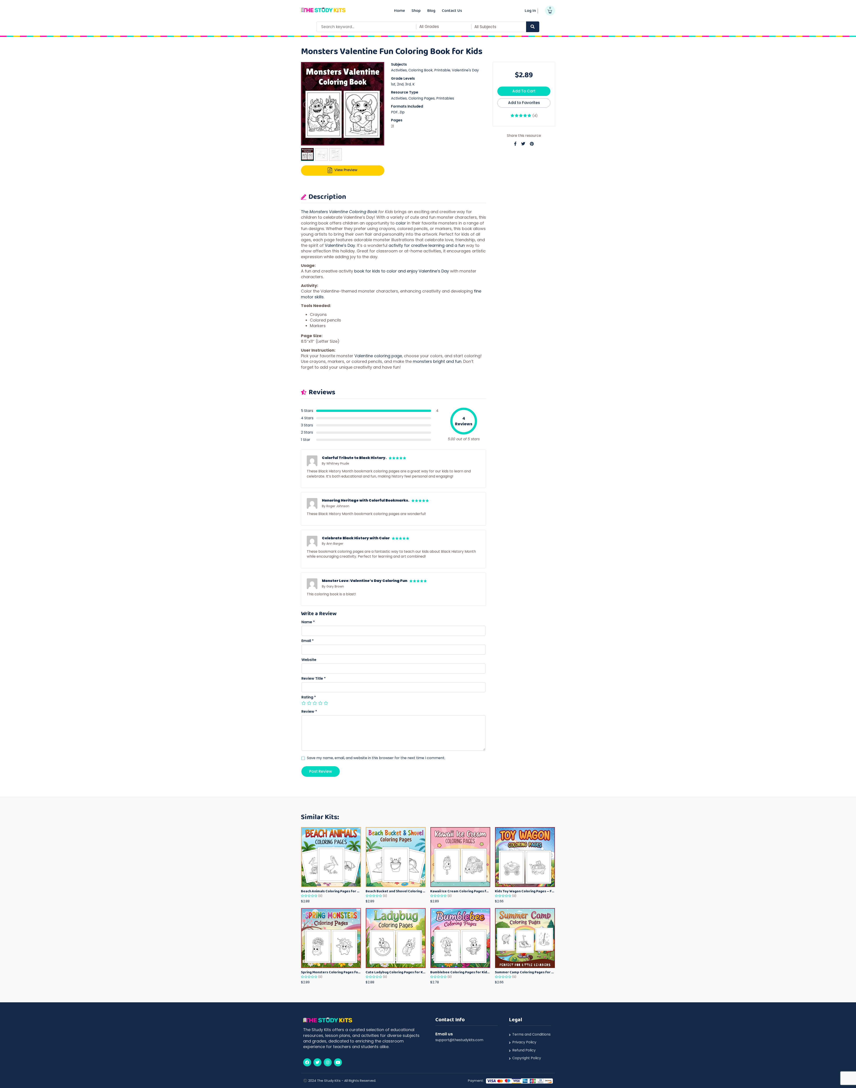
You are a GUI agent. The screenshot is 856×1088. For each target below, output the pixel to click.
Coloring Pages (421, 98)
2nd (400, 84)
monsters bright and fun (437, 361)
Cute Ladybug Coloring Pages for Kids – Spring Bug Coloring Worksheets (396, 972)
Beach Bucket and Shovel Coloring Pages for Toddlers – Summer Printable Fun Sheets (396, 891)
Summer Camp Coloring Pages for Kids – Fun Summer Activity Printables (525, 972)
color (401, 223)
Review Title (313, 678)
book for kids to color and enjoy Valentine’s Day (401, 271)
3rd (408, 84)
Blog (431, 10)
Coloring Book (420, 70)
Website (308, 660)
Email (307, 641)
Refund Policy (524, 1050)
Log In (530, 10)
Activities (399, 70)
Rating (308, 697)
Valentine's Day (465, 70)
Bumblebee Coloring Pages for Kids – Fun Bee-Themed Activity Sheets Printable (460, 972)
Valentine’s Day (340, 245)
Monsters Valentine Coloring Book (343, 211)
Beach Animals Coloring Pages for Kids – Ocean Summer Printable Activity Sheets (331, 891)
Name (308, 622)
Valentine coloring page (378, 356)
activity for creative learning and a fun (427, 245)
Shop (416, 10)
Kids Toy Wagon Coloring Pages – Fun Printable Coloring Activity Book (525, 891)
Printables (445, 98)
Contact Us (452, 10)
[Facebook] (307, 1062)
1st (393, 84)
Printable (442, 70)
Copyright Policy (526, 1058)
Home (399, 10)
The (305, 211)
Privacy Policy (524, 1042)
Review (309, 711)
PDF (394, 112)
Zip (402, 112)
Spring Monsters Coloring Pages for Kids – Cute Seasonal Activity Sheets (331, 972)
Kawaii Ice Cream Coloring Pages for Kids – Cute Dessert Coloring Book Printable (460, 891)
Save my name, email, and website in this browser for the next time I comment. (376, 758)
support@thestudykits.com (459, 1039)
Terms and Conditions (531, 1034)
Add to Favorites (524, 102)
